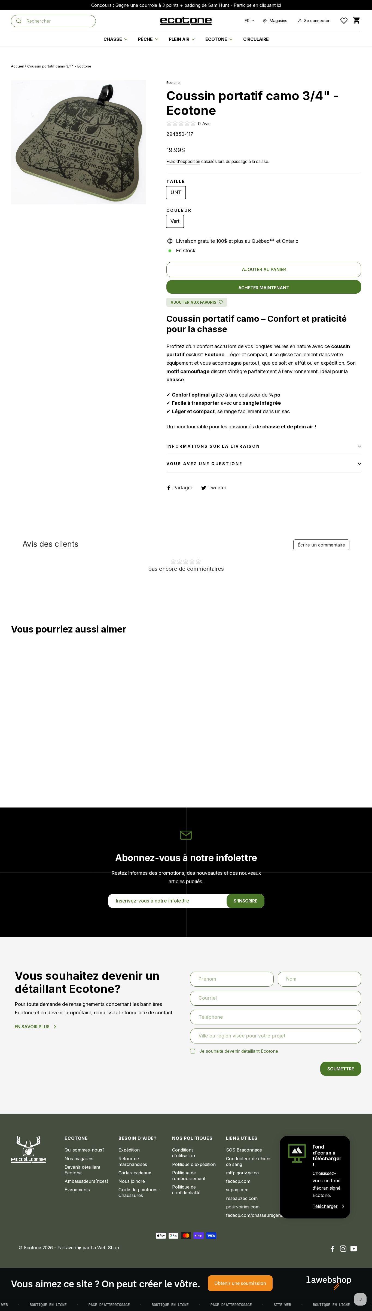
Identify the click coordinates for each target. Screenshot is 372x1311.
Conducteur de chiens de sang (249, 1161)
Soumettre (340, 1068)
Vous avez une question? (204, 463)
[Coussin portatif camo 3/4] (14, 766)
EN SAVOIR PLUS (32, 1026)
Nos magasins (79, 1158)
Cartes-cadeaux (134, 1172)
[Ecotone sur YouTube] (353, 1248)
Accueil (17, 66)
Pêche (146, 39)
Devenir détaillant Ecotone (82, 1169)
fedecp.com (238, 1181)
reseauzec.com (242, 1198)
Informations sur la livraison (213, 446)
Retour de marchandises (132, 1161)
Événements (77, 1189)
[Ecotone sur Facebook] (332, 1248)
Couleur (178, 210)
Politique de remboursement (188, 1175)
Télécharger (325, 1206)
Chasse (113, 39)
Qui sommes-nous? (85, 1150)
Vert (174, 221)
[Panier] (356, 20)
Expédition (129, 1150)
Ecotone (216, 39)
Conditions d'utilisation (183, 1152)
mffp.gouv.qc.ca (242, 1172)
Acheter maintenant (263, 287)
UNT (175, 192)
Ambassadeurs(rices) (86, 1181)
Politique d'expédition (194, 1164)
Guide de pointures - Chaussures (139, 1192)
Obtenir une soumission (240, 1283)
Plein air (179, 39)
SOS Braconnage (244, 1150)
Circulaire (256, 39)
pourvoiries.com (243, 1206)
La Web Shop (105, 1247)
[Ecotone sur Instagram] (343, 1248)
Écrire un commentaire (321, 545)
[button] (248, 20)
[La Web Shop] (329, 1283)
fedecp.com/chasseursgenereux (249, 1215)
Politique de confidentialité (186, 1189)
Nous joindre (131, 1181)
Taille (175, 181)
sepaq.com (237, 1189)
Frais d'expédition (183, 161)
